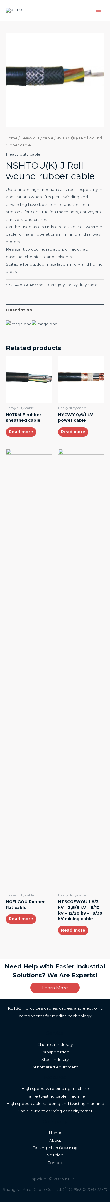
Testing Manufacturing (55, 1147)
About (55, 1140)
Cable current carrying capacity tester (55, 1110)
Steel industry (55, 1059)
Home (12, 138)
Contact (55, 1162)
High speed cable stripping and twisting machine (55, 1103)
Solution (55, 1155)
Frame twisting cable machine (55, 1096)
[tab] (55, 310)
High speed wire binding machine (55, 1088)
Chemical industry (55, 1044)
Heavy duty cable (37, 138)
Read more (21, 431)
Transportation (55, 1052)
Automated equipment (55, 1067)
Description (19, 310)
